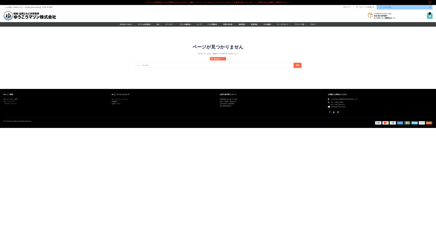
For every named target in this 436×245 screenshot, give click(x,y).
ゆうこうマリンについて (120, 99)
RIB (158, 24)
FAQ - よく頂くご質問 (10, 99)
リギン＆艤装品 (185, 24)
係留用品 (242, 24)
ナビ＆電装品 (212, 24)
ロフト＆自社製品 (144, 24)
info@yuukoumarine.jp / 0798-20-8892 (39, 7)
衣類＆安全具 (228, 24)
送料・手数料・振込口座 (228, 101)
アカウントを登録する (366, 7)
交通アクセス (116, 103)
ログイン (348, 7)
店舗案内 (115, 101)
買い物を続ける (216, 59)
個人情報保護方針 (226, 106)
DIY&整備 (267, 24)
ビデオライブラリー (10, 103)
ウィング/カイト (283, 24)
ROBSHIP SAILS (126, 24)
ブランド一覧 (299, 24)
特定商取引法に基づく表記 (228, 99)
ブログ (312, 24)
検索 (297, 65)
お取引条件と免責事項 (227, 103)
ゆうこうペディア (9, 101)
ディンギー (169, 24)
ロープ (199, 24)
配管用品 (254, 24)
